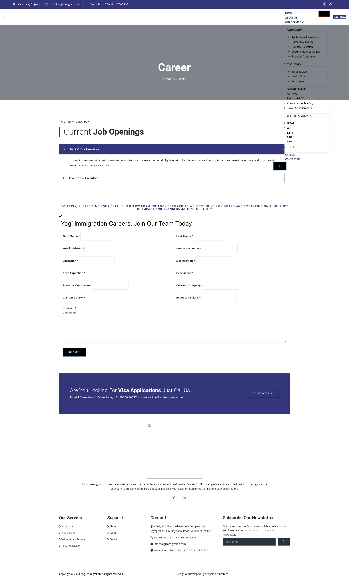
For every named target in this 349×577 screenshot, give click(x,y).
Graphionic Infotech (216, 574)
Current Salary (74, 297)
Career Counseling (303, 42)
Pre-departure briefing (300, 103)
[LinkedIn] (184, 498)
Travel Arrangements (299, 108)
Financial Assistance (304, 56)
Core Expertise (74, 273)
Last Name (184, 236)
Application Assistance (305, 37)
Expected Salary (188, 297)
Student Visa (299, 71)
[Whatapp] (330, 4)
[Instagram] (324, 4)
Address (69, 308)
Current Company (189, 285)
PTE (289, 137)
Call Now (340, 17)
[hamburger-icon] (324, 14)
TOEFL (291, 147)
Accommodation (297, 88)
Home (288, 12)
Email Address (73, 248)
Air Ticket (292, 93)
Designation (185, 260)
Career (290, 154)
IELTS (290, 132)
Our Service (293, 22)
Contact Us (292, 159)
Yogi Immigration (91, 574)
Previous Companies (78, 285)
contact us (262, 393)
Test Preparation (296, 115)
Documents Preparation (306, 51)
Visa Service (294, 64)
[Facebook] (174, 498)
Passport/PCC (295, 98)
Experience (184, 273)
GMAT (290, 123)
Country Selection (302, 47)
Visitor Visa (298, 76)
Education (71, 260)
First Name (71, 236)
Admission (293, 29)
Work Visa (298, 81)
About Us (291, 17)
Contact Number (189, 248)
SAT (289, 142)
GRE (289, 128)
